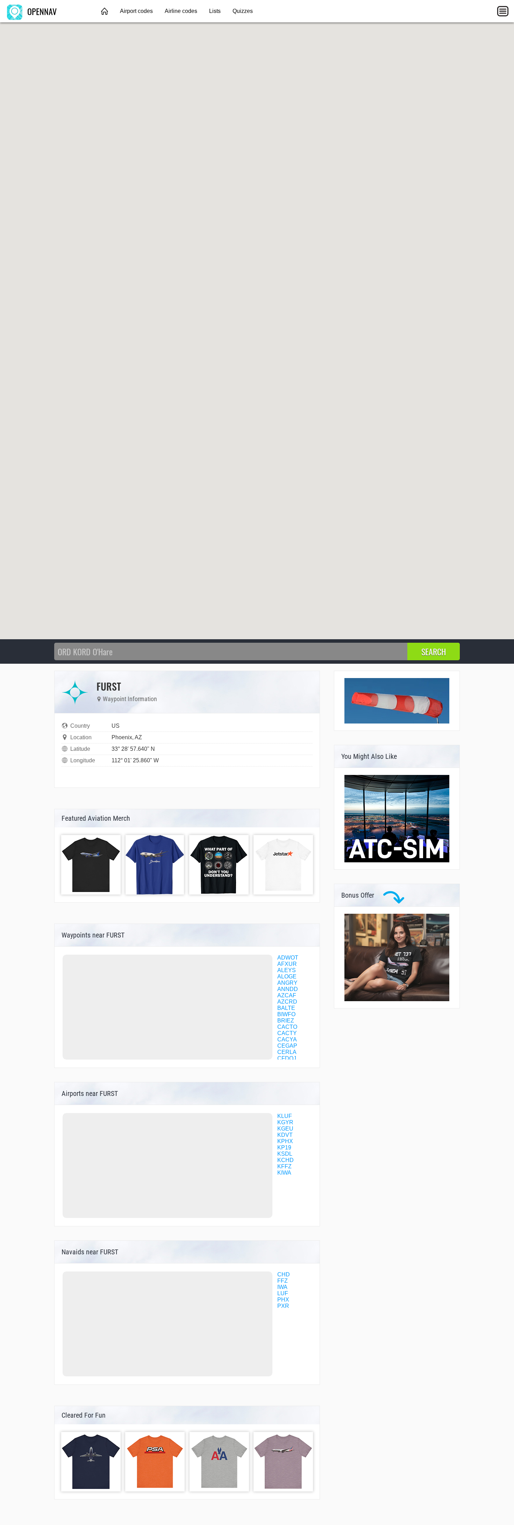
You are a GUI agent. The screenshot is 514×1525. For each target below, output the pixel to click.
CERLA (287, 1052)
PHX (283, 1300)
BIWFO (286, 1014)
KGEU (285, 1129)
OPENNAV (41, 11)
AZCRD (287, 1002)
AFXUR (287, 964)
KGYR (285, 1122)
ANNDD (287, 989)
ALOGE (287, 976)
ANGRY (287, 983)
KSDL (284, 1154)
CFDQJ (286, 1058)
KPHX (285, 1141)
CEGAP (287, 1046)
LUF (282, 1293)
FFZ (282, 1281)
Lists (215, 11)
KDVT (285, 1135)
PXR (283, 1306)
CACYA (287, 1039)
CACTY (287, 1033)
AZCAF (286, 995)
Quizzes (243, 11)
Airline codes (181, 11)
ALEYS (286, 970)
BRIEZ (285, 1021)
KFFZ (284, 1166)
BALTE (286, 1008)
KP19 (284, 1147)
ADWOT (287, 958)
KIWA (284, 1173)
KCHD (285, 1160)
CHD (283, 1274)
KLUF (284, 1116)
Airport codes (136, 11)
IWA (282, 1287)
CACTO (287, 1027)
